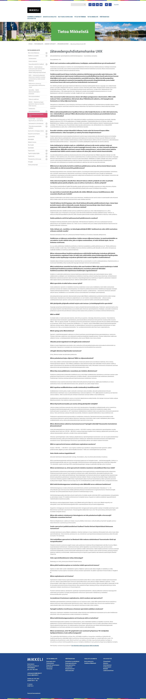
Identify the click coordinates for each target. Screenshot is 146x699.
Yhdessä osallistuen (34, 99)
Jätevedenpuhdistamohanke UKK (36, 115)
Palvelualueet (50, 663)
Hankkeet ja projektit (37, 56)
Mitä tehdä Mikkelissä (37, 53)
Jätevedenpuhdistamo (38, 111)
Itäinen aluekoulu (33, 61)
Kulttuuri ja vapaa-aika (65, 17)
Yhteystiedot (106, 661)
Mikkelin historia (32, 142)
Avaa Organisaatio (46, 151)
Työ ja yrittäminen (80, 17)
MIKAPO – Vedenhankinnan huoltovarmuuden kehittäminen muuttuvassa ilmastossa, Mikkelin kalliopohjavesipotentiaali (37, 69)
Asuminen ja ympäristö (34, 17)
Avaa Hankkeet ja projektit (46, 56)
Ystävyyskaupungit (33, 165)
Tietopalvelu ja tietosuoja (37, 159)
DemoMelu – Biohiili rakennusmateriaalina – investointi (34, 92)
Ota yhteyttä (31, 18)
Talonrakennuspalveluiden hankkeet (38, 127)
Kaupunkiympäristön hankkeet (38, 64)
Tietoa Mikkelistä (92, 17)
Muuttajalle (31, 145)
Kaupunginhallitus (70, 665)
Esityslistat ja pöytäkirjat (72, 661)
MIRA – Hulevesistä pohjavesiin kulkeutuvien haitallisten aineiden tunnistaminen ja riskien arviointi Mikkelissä (37, 78)
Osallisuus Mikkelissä (90, 663)
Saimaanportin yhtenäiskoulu (38, 123)
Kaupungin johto (50, 661)
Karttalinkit (49, 667)
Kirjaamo (105, 663)
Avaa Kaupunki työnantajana (46, 134)
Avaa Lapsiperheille (46, 137)
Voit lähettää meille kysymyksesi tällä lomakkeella (85, 645)
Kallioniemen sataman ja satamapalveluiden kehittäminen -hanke (37, 85)
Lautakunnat (68, 667)
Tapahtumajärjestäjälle (37, 153)
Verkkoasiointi (107, 667)
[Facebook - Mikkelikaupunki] (90, 4)
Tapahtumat (37, 156)
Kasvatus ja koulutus (49, 17)
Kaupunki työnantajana (37, 134)
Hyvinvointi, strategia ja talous (37, 131)
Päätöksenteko (104, 17)
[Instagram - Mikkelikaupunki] (93, 4)
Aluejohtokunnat (70, 669)
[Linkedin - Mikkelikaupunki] (97, 4)
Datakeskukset (32, 58)
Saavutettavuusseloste (33, 693)
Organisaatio (37, 151)
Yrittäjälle (30, 162)
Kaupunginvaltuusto (71, 663)
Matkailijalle (31, 139)
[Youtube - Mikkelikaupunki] (101, 4)
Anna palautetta (88, 661)
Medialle (105, 669)
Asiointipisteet (107, 665)
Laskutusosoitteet (108, 670)
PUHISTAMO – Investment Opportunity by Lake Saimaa (36, 120)
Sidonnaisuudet (69, 670)
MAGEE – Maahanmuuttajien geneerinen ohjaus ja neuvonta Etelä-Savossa (36, 104)
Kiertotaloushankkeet (34, 96)
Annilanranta (32, 108)
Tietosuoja (49, 669)
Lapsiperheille (37, 137)
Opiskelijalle (31, 148)
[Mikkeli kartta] (106, 4)
